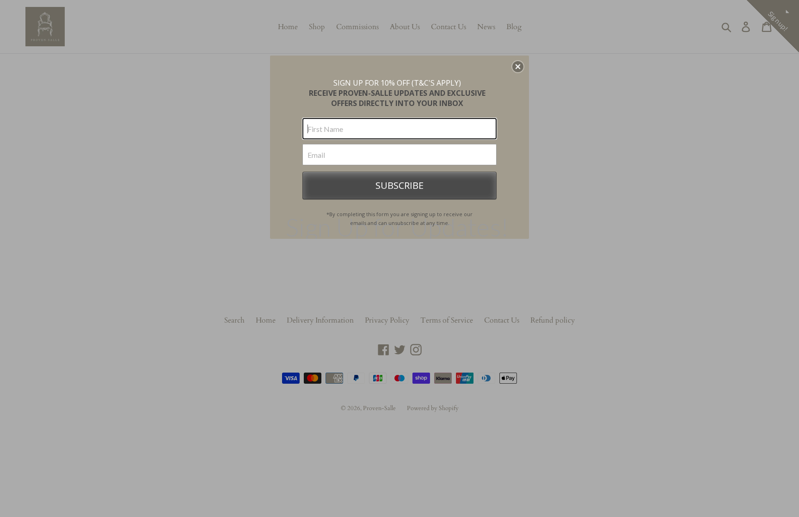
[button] (517, 66)
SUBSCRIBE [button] (399, 185)
